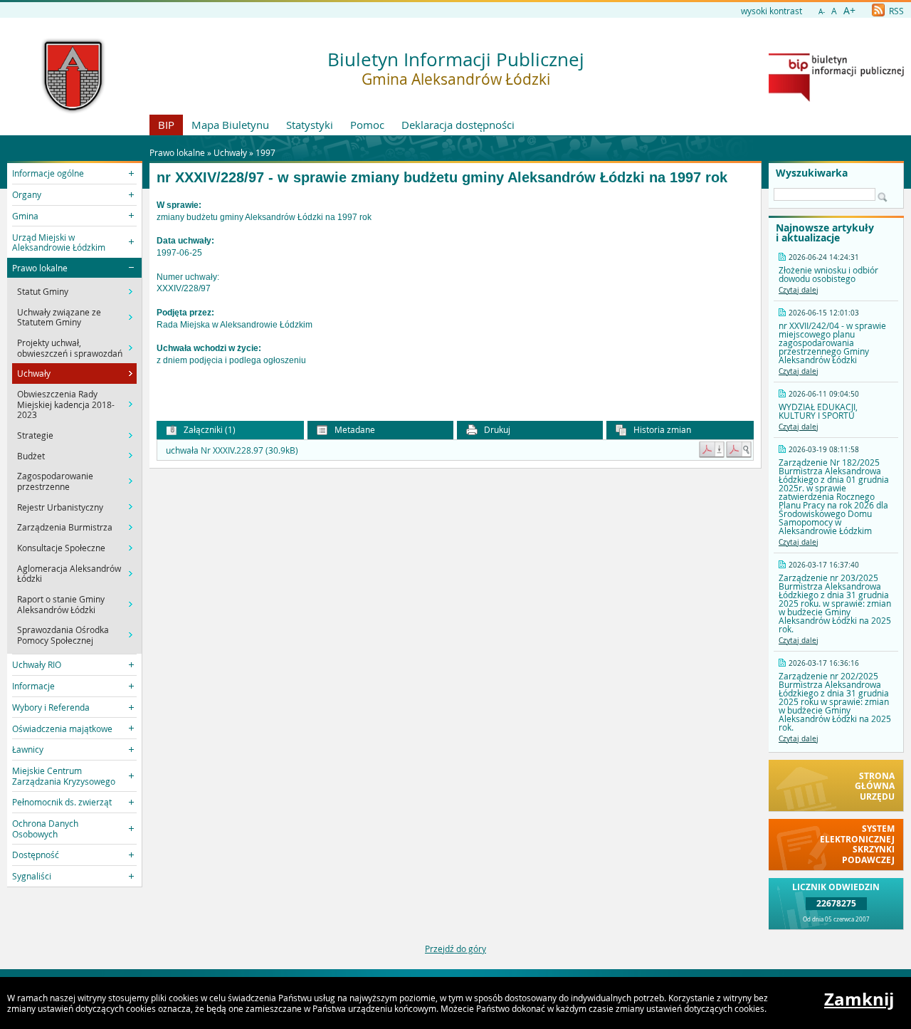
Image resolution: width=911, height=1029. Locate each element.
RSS (895, 10)
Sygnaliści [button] (31, 876)
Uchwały (230, 152)
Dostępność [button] (35, 854)
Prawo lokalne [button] (40, 267)
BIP (166, 124)
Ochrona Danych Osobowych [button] (45, 828)
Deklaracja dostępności (458, 124)
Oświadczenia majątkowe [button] (62, 728)
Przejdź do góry (455, 948)
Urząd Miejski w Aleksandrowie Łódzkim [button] (58, 242)
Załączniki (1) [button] (208, 429)
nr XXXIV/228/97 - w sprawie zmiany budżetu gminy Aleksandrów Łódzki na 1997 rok (442, 177)
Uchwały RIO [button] (36, 664)
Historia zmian (661, 429)
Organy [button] (26, 194)
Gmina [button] (25, 215)
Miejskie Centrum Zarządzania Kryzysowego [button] (63, 775)
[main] (455, 295)
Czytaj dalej (798, 290)
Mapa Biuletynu (230, 124)
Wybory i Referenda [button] (51, 707)
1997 (265, 152)
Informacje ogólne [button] (48, 173)
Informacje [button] (33, 685)
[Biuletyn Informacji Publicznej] (836, 98)
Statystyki (309, 124)
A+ (849, 10)
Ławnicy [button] (27, 749)
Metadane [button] (353, 429)
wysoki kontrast (771, 10)
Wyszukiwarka (812, 173)
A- (821, 11)
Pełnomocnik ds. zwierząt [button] (62, 802)
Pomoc (367, 124)
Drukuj (496, 429)
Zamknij (859, 999)
